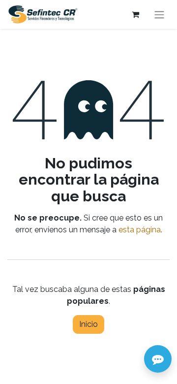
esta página (139, 229)
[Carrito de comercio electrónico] (135, 14)
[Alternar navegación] (159, 14)
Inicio (88, 324)
